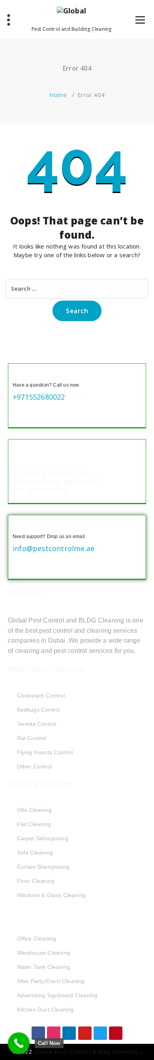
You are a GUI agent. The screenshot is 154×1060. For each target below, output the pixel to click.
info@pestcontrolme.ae (53, 548)
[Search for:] (77, 289)
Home (58, 95)
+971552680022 (39, 397)
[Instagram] (53, 1033)
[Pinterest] (115, 1033)
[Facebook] (38, 1033)
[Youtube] (85, 1033)
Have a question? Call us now (46, 385)
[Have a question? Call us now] (19, 374)
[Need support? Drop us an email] (19, 526)
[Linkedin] (69, 1033)
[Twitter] (100, 1033)
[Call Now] (19, 1043)
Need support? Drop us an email (49, 536)
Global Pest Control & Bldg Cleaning (87, 1051)
